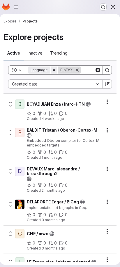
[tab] (13, 53)
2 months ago (53, 190)
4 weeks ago (53, 118)
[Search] (107, 70)
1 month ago (52, 157)
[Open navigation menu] (16, 7)
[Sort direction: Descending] (107, 84)
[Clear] (97, 70)
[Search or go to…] (103, 7)
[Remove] (77, 70)
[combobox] (55, 84)
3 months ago (53, 220)
